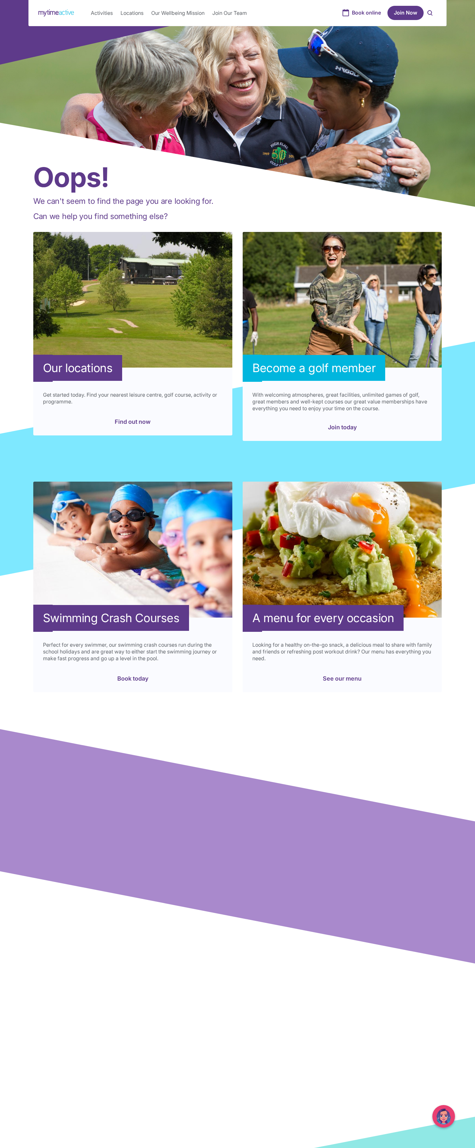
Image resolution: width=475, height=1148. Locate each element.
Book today (132, 678)
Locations (132, 13)
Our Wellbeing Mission (178, 13)
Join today (342, 427)
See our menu (342, 678)
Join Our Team (229, 13)
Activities (102, 13)
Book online (366, 12)
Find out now (133, 421)
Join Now (405, 12)
